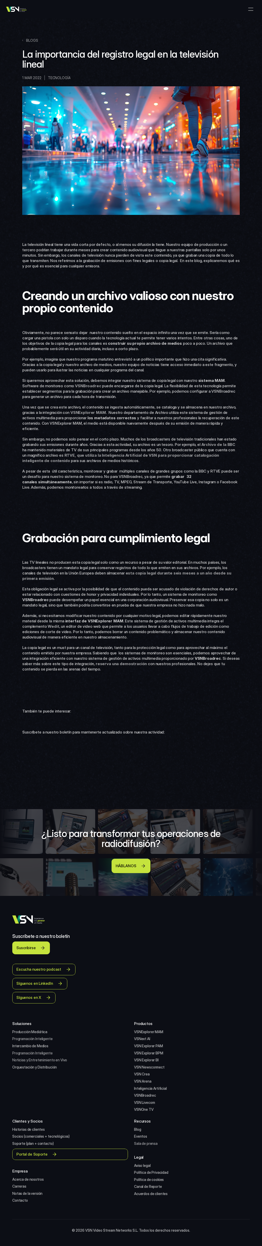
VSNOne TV (144, 1109)
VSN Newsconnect (149, 1067)
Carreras (19, 1186)
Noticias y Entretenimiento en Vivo (39, 1060)
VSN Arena (142, 1081)
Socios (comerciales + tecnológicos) (41, 1136)
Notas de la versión (27, 1193)
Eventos (140, 1136)
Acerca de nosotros (27, 1179)
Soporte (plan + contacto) (33, 1143)
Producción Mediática (29, 1032)
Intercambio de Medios (30, 1046)
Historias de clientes (28, 1129)
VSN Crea (142, 1074)
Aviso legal (142, 1165)
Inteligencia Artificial (150, 1088)
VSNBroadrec (145, 1095)
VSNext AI (142, 1038)
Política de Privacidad (151, 1172)
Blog (137, 1129)
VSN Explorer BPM (148, 1053)
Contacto (20, 1200)
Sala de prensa (146, 1143)
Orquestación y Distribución (34, 1067)
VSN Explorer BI (146, 1060)
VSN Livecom (144, 1102)
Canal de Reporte (148, 1186)
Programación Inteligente (32, 1038)
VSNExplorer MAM (148, 1032)
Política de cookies (149, 1179)
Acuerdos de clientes (151, 1193)
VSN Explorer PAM (148, 1046)
